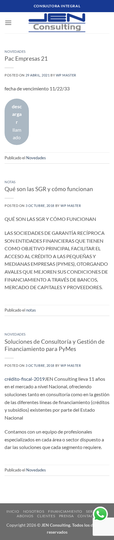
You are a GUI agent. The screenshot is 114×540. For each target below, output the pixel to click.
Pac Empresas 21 (26, 58)
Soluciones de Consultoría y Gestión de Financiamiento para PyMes (55, 345)
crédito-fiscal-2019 (25, 379)
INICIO (12, 511)
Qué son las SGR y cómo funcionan (49, 188)
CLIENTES (46, 516)
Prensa (66, 516)
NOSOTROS (33, 511)
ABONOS (25, 516)
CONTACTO (88, 516)
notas (10, 182)
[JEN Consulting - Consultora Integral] (57, 22)
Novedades (15, 51)
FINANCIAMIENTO (65, 511)
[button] (8, 22)
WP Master (66, 75)
